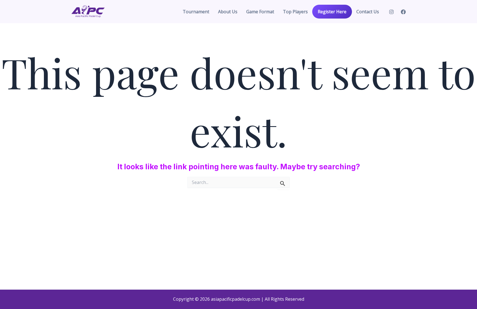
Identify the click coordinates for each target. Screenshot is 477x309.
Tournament (196, 12)
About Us (227, 12)
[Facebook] (403, 11)
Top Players (295, 12)
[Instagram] (391, 11)
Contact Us (367, 12)
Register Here (332, 12)
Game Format (260, 12)
